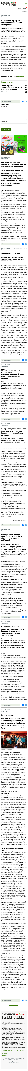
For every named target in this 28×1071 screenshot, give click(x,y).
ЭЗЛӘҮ (24, 11)
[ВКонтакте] (23, 101)
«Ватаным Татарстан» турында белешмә (13, 1050)
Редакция (4, 1053)
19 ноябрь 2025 (5, 15)
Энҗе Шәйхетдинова (21, 710)
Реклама (4, 1055)
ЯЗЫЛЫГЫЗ (20, 76)
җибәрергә (6, 129)
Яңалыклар (4, 16)
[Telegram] (26, 101)
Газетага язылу (22, 8)
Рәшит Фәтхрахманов (7, 250)
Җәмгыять (4, 711)
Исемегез (4, 121)
